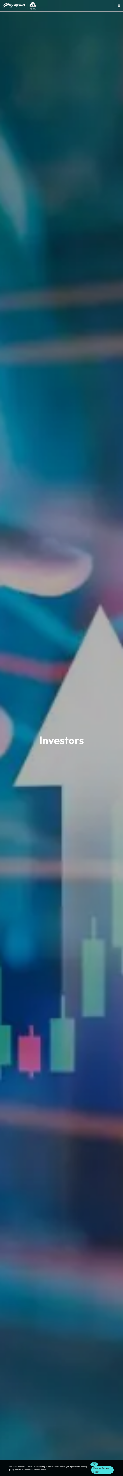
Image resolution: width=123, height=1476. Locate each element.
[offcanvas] (119, 5)
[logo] (19, 5)
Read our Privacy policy (101, 1470)
